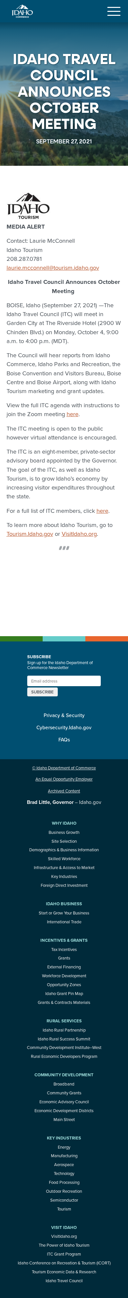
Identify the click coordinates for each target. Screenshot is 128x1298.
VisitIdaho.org (79, 533)
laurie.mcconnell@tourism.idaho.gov (53, 267)
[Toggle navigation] (114, 11)
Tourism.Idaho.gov (30, 533)
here (72, 414)
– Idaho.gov (64, 802)
